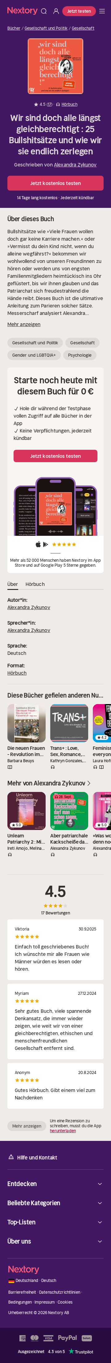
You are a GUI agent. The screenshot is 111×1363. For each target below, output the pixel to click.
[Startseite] (22, 11)
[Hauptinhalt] (102, 11)
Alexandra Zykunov (75, 164)
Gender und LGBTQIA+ (34, 355)
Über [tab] (12, 584)
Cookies (65, 1302)
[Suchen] (44, 11)
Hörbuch (17, 673)
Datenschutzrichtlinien (59, 1292)
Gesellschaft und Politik (46, 28)
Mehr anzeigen (23, 324)
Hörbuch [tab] (35, 584)
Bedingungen (20, 1302)
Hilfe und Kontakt (37, 1157)
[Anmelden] (56, 11)
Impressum (45, 1302)
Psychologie (80, 355)
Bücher (13, 28)
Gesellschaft (83, 28)
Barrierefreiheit (22, 1292)
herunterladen (63, 1130)
